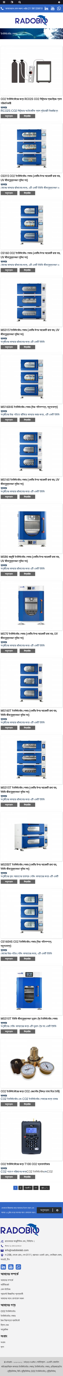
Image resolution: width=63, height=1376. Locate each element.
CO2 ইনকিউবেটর (35, 1171)
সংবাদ (3, 1342)
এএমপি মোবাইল (53, 1362)
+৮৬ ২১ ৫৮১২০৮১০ (13, 1245)
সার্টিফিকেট (5, 1284)
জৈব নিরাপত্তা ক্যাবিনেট (10, 1320)
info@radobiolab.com (17, 1250)
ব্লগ (2, 1346)
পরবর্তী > (28, 1188)
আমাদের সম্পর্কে (7, 1280)
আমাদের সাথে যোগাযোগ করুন (12, 1298)
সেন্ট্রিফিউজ (50, 1371)
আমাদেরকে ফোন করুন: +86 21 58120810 (24, 8)
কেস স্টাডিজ (5, 1289)
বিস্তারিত (27, 116)
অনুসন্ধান (9, 116)
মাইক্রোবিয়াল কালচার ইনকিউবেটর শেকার (17, 1366)
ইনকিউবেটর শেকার (8, 1315)
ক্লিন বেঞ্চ (5, 1324)
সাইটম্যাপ (41, 1362)
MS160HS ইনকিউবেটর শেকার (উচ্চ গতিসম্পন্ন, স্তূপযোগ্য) (29, 407)
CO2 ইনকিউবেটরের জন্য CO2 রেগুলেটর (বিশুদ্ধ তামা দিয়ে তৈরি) (30, 1091)
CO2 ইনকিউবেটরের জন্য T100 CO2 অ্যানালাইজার (25, 1164)
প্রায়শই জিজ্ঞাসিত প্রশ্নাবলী (12, 1293)
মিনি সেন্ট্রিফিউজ (23, 1371)
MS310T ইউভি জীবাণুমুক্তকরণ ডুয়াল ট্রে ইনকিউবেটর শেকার (29, 1018)
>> (36, 1188)
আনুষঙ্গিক (4, 1329)
